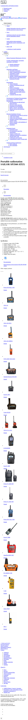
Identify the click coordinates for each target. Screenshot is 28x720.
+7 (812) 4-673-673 (6, 16)
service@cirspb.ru (5, 18)
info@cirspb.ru (4, 648)
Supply (5, 663)
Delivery (6, 676)
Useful (16, 41)
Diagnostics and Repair (12, 69)
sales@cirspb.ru (15, 18)
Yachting (6, 664)
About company (7, 23)
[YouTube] (5, 711)
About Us (3, 667)
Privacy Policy (7, 682)
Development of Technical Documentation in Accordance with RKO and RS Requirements (17, 100)
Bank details (6, 9)
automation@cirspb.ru (6, 647)
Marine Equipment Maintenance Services (16, 60)
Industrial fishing (7, 658)
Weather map (7, 692)
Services (6, 53)
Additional (6, 652)
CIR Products (7, 146)
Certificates (6, 679)
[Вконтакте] (5, 709)
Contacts (6, 11)
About (16, 27)
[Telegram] (5, 714)
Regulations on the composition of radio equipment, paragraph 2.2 (13, 690)
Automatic (6, 654)
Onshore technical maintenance (14, 142)
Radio (5, 660)
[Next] (2, 271)
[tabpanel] (14, 226)
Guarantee (6, 675)
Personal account (8, 8)
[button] (14, 650)
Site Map (6, 683)
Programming (10, 82)
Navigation (6, 659)
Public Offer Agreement (9, 678)
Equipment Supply (11, 128)
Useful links (3, 685)
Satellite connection (8, 662)
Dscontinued (7, 656)
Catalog (5, 51)
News (16, 34)
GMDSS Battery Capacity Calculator (12, 688)
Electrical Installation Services (14, 114)
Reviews (6, 680)
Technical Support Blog (9, 672)
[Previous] (1, 271)
